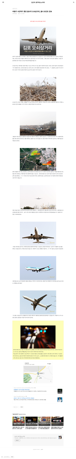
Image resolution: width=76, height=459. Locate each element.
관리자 (42, 449)
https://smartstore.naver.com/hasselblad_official (24, 387)
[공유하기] (16, 407)
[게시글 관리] (17, 407)
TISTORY (38, 449)
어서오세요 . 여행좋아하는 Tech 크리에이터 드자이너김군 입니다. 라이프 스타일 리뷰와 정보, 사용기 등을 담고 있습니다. (35, 438)
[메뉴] (3, 2)
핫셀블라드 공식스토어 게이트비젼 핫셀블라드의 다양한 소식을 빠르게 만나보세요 (30, 391)
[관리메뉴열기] (2, 457)
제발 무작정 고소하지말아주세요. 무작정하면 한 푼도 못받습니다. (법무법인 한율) (30, 399)
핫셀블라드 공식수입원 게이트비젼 (21, 389)
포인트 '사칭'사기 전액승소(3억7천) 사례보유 (24, 398)
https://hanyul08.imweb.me (19, 396)
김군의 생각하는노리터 (38, 2)
